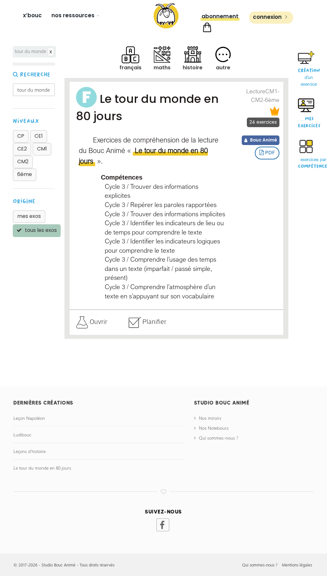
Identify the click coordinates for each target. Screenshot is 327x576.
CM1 (42, 148)
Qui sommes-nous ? (218, 438)
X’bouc (32, 15)
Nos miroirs (210, 418)
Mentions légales (297, 564)
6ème (24, 174)
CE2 (22, 148)
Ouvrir (97, 321)
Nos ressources (73, 15)
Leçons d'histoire (29, 451)
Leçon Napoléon (29, 418)
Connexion (268, 17)
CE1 (38, 136)
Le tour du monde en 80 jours (42, 468)
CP (20, 136)
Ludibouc (22, 435)
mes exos (29, 216)
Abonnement (220, 16)
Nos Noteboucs (214, 428)
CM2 (22, 161)
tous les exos (40, 230)
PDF (269, 152)
